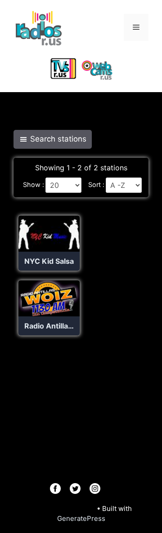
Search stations (58, 138)
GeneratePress (81, 518)
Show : (33, 185)
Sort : (96, 185)
